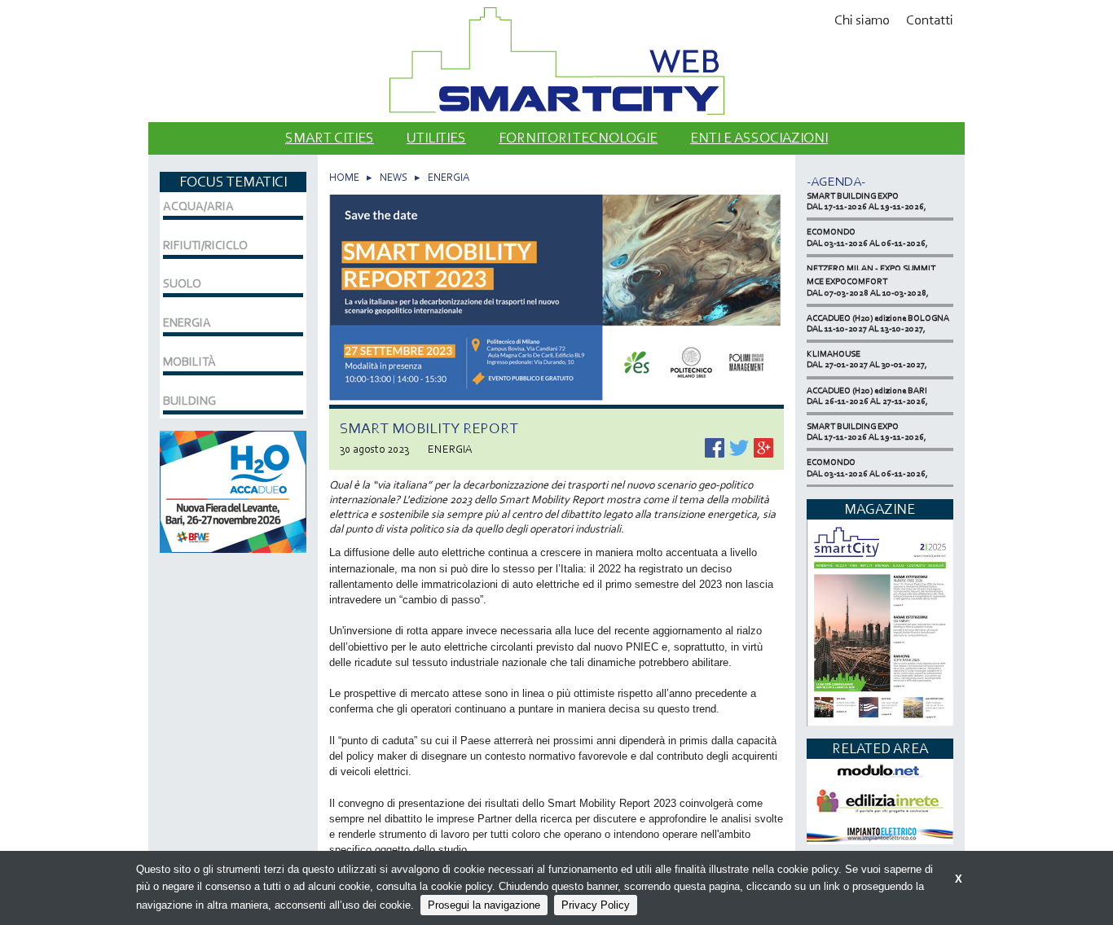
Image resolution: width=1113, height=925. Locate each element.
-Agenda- (836, 181)
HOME (344, 177)
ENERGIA (448, 177)
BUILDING (189, 400)
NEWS (393, 177)
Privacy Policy (595, 905)
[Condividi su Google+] (763, 446)
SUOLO (182, 283)
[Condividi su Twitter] (740, 446)
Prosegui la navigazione (484, 905)
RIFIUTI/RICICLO (205, 245)
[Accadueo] (233, 490)
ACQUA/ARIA (198, 206)
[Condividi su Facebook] (716, 446)
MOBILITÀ (189, 361)
